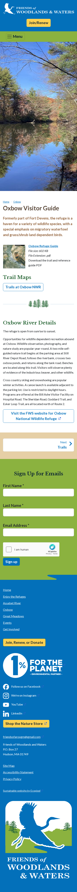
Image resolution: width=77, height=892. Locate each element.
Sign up (11, 561)
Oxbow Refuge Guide (43, 246)
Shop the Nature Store (24, 723)
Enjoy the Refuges (14, 596)
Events (7, 622)
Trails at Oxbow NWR (23, 287)
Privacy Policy (12, 779)
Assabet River (12, 603)
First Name (13, 485)
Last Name (13, 505)
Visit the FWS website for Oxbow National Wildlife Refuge (38, 416)
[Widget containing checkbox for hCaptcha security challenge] (31, 549)
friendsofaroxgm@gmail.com (22, 737)
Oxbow (17, 201)
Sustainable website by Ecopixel (21, 790)
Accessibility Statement (18, 772)
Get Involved (11, 629)
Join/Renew (38, 23)
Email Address (16, 525)
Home (6, 201)
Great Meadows (13, 616)
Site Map (9, 765)
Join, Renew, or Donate (24, 642)
